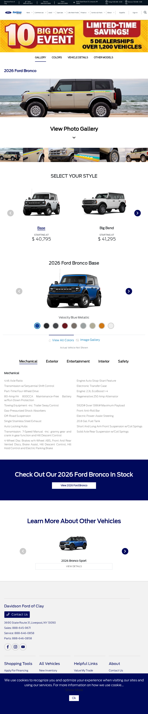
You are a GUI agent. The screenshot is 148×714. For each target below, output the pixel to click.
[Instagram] (15, 646)
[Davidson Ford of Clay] (14, 12)
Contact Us (19, 614)
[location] (74, 2)
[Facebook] (7, 646)
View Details (74, 566)
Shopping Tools (18, 663)
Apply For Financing (16, 670)
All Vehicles (49, 663)
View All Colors (62, 340)
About (114, 663)
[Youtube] (23, 646)
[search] (145, 12)
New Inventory (48, 670)
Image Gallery (90, 340)
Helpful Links (86, 663)
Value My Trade (83, 670)
